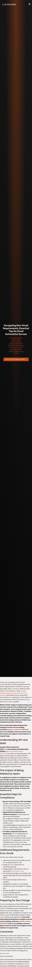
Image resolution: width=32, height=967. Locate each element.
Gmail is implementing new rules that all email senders (13, 693)
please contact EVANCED (17, 730)
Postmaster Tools (17, 871)
